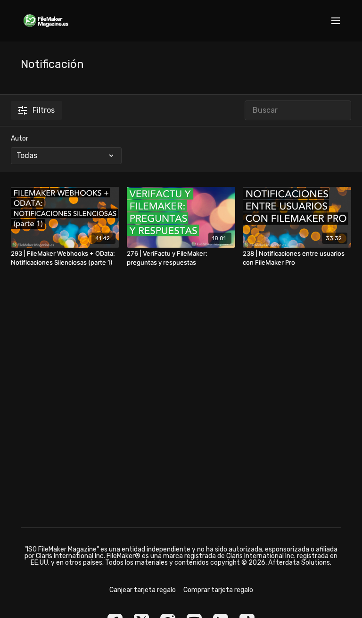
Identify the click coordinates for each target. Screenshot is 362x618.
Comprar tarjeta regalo (218, 590)
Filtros (44, 110)
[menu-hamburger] (335, 21)
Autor (19, 138)
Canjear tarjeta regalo (142, 590)
